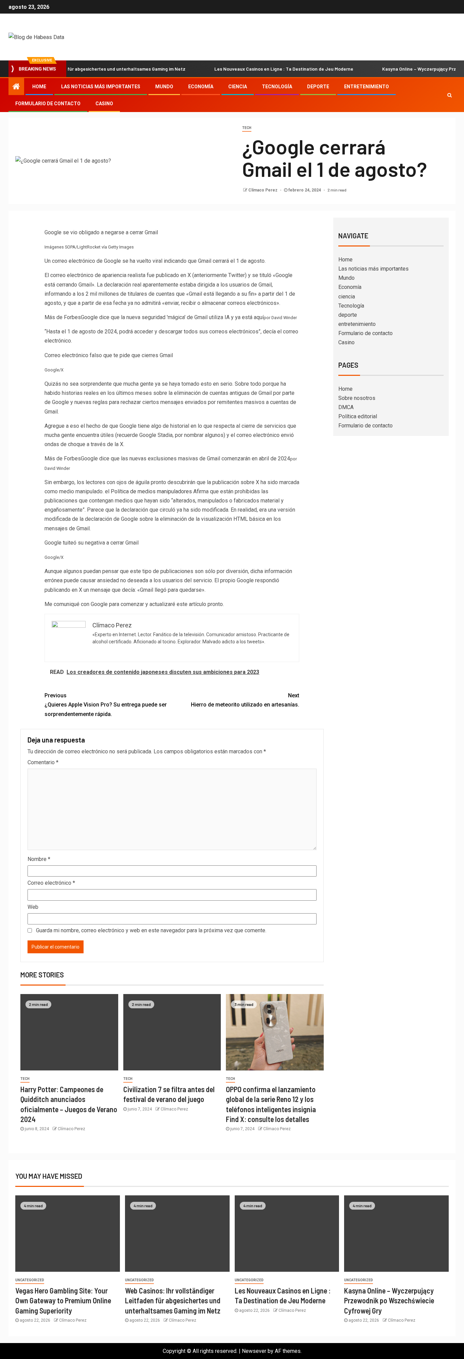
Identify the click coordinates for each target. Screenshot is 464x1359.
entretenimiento (366, 86)
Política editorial (357, 416)
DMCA (346, 407)
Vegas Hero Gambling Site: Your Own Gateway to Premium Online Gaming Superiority (63, 1300)
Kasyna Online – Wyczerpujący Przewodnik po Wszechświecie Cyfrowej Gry (389, 1300)
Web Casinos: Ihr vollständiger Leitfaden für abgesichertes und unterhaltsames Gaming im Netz (172, 1300)
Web (33, 907)
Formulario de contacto (48, 103)
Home (39, 86)
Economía (200, 86)
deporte (318, 86)
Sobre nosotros (356, 398)
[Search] (449, 95)
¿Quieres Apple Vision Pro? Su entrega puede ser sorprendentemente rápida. (105, 704)
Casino (104, 103)
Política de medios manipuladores (151, 491)
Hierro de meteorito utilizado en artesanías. (245, 700)
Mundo (164, 86)
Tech (246, 128)
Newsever (254, 1351)
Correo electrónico (51, 883)
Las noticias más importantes (100, 86)
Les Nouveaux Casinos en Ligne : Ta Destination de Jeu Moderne (259, 69)
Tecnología (277, 86)
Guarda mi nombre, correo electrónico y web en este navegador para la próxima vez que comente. (151, 930)
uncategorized (29, 1280)
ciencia (237, 86)
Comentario (43, 762)
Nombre (39, 859)
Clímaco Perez (263, 190)
